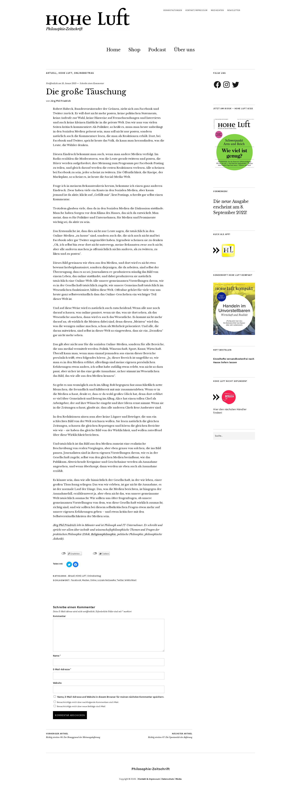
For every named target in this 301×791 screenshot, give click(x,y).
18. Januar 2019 (69, 83)
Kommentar (59, 616)
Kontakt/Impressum (196, 10)
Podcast (157, 50)
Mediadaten (217, 10)
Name (57, 655)
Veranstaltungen (172, 10)
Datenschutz (168, 779)
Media (179, 779)
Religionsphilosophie (103, 534)
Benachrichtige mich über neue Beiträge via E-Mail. (81, 706)
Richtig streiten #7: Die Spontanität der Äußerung (170, 736)
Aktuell (51, 73)
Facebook (76, 580)
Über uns (184, 50)
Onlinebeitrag (84, 73)
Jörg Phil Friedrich (60, 101)
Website (57, 683)
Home (113, 50)
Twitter (120, 580)
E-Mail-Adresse (62, 669)
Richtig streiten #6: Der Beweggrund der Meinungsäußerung (73, 736)
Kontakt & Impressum (149, 779)
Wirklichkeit (130, 580)
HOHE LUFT (65, 73)
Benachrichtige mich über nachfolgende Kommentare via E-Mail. (88, 702)
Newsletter (233, 10)
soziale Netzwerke (106, 580)
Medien (85, 580)
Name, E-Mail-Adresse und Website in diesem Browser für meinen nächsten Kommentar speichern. (110, 697)
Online (93, 580)
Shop (134, 50)
